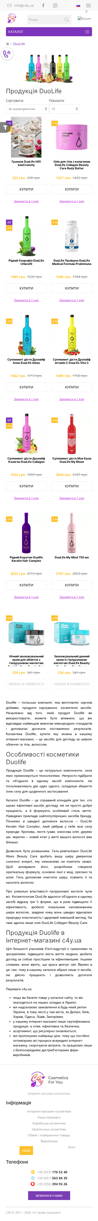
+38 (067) (52, 1177)
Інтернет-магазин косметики (49, 1111)
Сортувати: (15, 100)
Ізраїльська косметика (49, 1129)
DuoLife (19, 44)
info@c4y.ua (24, 5)
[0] (84, 18)
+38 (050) (52, 1183)
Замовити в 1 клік (26, 201)
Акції (26, 1151)
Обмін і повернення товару (49, 1135)
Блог (71, 1147)
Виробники (49, 1141)
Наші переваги (49, 1117)
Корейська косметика (49, 1123)
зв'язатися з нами (49, 1195)
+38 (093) (52, 1171)
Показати (56, 100)
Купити (26, 189)
